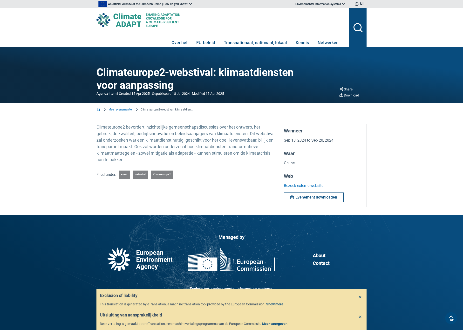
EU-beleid (205, 42)
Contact (321, 263)
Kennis (302, 42)
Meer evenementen (121, 109)
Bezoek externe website (303, 185)
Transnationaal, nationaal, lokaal (255, 42)
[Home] (98, 109)
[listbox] (145, 4)
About (319, 255)
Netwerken (328, 42)
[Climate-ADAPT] (220, 20)
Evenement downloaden (316, 197)
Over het (179, 42)
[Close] (360, 297)
